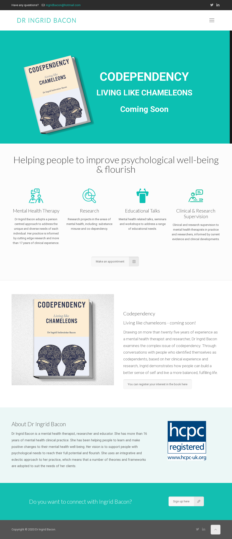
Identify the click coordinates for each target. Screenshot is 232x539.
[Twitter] (212, 5)
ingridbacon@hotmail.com (63, 5)
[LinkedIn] (218, 5)
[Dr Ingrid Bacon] (46, 20)
